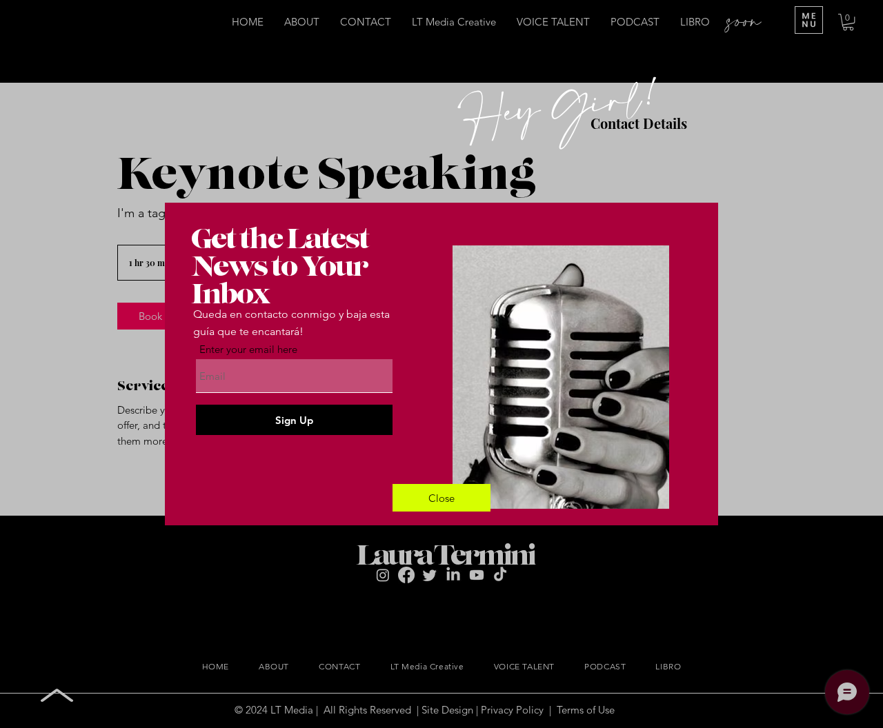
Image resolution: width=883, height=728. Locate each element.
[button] (441, 498)
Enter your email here (248, 349)
